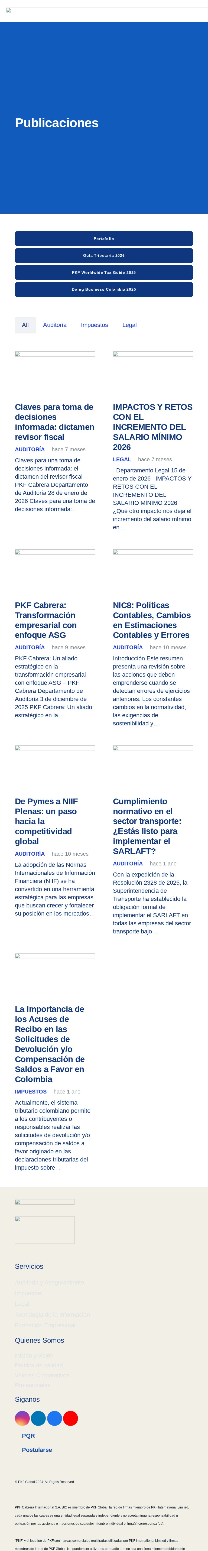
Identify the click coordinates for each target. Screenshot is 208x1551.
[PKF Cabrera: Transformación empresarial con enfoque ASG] (55, 572)
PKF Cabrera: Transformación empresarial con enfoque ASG (46, 620)
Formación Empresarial (45, 1325)
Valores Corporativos (42, 1375)
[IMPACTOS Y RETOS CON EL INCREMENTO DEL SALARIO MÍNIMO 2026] (153, 374)
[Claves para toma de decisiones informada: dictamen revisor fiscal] (55, 374)
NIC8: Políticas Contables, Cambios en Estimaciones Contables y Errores (152, 620)
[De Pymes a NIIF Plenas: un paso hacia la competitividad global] (55, 768)
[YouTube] (70, 1418)
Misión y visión (34, 1355)
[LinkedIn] (38, 1418)
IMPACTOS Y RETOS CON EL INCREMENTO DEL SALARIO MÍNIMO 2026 (153, 427)
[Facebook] (54, 1418)
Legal (22, 1303)
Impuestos (28, 1293)
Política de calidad (39, 1365)
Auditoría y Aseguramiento (49, 1282)
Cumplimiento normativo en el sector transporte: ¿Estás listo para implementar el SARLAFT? (147, 826)
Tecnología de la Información (52, 1314)
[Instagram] (22, 1418)
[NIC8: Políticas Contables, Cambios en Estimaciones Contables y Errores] (153, 572)
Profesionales (33, 1385)
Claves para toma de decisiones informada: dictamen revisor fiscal (54, 422)
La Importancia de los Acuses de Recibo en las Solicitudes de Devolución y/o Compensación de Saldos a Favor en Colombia (50, 1044)
